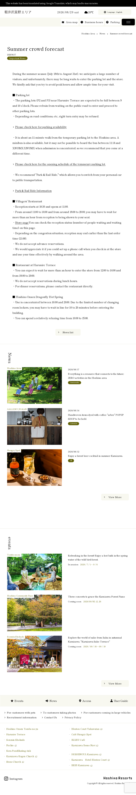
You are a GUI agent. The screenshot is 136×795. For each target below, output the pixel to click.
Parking (115, 22)
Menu (128, 22)
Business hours (94, 22)
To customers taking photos (59, 712)
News (102, 33)
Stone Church (13, 761)
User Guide (121, 701)
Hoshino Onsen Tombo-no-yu (22, 728)
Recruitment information (22, 717)
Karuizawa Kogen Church (20, 756)
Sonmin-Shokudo (15, 739)
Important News (17, 58)
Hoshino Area (88, 33)
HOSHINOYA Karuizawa (85, 754)
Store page (22, 222)
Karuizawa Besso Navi (83, 745)
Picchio (10, 745)
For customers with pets (21, 712)
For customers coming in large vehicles (107, 712)
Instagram (16, 779)
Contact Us (50, 717)
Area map (72, 22)
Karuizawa (89, 759)
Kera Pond (18, 750)
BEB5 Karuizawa (80, 765)
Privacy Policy (73, 717)
